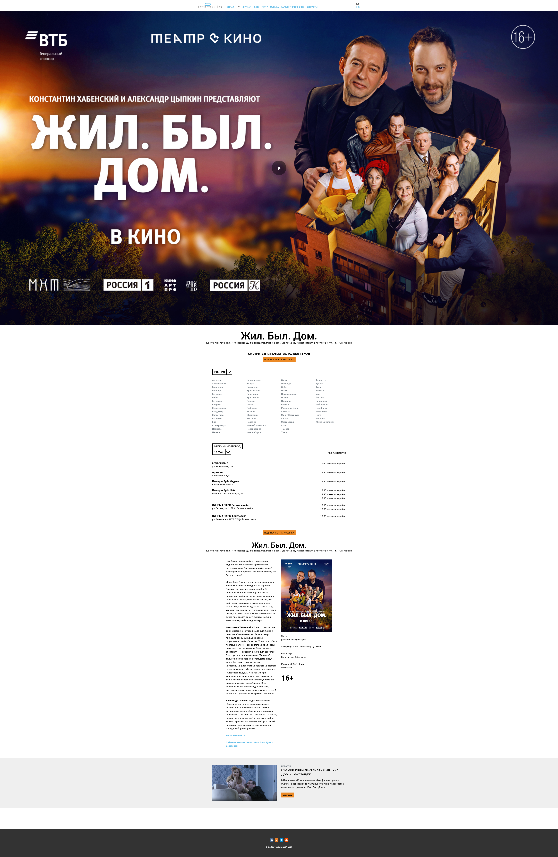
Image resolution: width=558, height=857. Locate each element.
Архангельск (219, 383)
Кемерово (252, 387)
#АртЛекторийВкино (292, 7)
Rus (357, 4)
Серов (284, 418)
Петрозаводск (289, 394)
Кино (256, 7)
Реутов (285, 404)
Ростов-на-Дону (289, 408)
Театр (265, 7)
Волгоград (218, 415)
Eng (358, 7)
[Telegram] (281, 840)
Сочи (284, 425)
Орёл (284, 387)
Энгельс (320, 418)
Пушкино (286, 401)
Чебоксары (322, 404)
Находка (251, 422)
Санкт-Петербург (290, 415)
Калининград (254, 380)
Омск (284, 380)
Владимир (217, 411)
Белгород (217, 394)
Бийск (215, 397)
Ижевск (216, 432)
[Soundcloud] (286, 840)
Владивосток (219, 408)
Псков (284, 397)
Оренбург (286, 383)
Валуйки (216, 404)
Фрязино (320, 397)
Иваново (217, 428)
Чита (318, 415)
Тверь (284, 432)
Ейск (214, 422)
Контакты (312, 7)
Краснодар (253, 394)
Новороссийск (254, 428)
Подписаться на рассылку (279, 359)
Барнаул (216, 390)
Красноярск (253, 397)
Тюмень (320, 390)
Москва (251, 411)
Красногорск (254, 390)
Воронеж (217, 418)
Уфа (318, 394)
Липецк (251, 404)
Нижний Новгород (256, 425)
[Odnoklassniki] (276, 840)
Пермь (284, 390)
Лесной (251, 401)
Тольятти (321, 380)
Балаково (217, 387)
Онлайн (231, 7)
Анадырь (217, 380)
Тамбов (285, 428)
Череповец (321, 411)
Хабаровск (322, 401)
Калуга (250, 383)
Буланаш (217, 401)
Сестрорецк (287, 422)
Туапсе (319, 383)
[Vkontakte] (272, 840)
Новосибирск (254, 432)
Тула (318, 387)
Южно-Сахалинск (325, 422)
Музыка (274, 7)
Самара (285, 411)
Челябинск (322, 408)
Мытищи (251, 418)
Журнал (247, 7)
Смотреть (287, 795)
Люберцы (252, 408)
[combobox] (222, 372)
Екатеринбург (219, 425)
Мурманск (252, 415)
